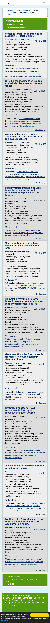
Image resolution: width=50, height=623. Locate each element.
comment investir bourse (23, 126)
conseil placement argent (31, 76)
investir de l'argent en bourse (27, 69)
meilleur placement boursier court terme (20, 285)
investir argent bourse (14, 341)
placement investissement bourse (19, 71)
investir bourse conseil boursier (24, 453)
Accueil (6, 595)
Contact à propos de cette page (18, 600)
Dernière (9, 581)
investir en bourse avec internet (29, 559)
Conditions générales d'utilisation (21, 596)
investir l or (18, 346)
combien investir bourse (14, 394)
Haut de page (40, 130)
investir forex (27, 235)
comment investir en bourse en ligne (19, 506)
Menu (44, 3)
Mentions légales (20, 595)
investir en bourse (27, 288)
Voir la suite (10, 65)
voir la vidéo (40, 41)
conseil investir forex (29, 455)
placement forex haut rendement (17, 179)
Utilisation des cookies (36, 598)
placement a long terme (13, 458)
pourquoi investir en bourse (34, 508)
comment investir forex (35, 177)
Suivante (32, 579)
